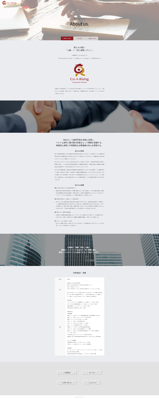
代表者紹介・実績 (91, 38)
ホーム (103, 3)
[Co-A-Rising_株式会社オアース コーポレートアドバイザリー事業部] (9, 3)
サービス (117, 3)
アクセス (151, 3)
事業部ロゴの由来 (67, 38)
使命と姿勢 (79, 38)
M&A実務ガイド (124, 3)
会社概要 (145, 3)
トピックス (131, 3)
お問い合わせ (138, 3)
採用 (156, 3)
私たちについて (110, 3)
